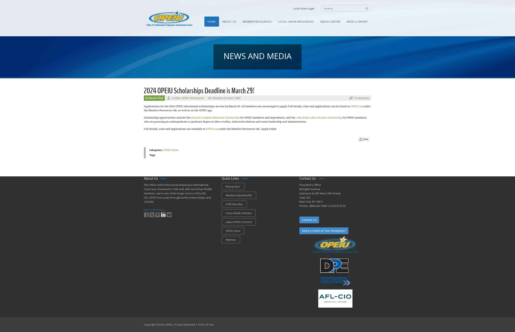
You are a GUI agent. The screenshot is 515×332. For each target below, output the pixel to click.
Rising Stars (233, 186)
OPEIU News (171, 150)
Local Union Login (303, 8)
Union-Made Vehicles (239, 213)
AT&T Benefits (234, 204)
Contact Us (309, 220)
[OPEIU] (169, 18)
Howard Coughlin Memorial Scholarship (215, 117)
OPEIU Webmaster (193, 98)
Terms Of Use (205, 324)
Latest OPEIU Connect (239, 222)
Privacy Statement (185, 324)
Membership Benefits (239, 195)
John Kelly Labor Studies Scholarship (319, 117)
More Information (154, 210)
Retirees (231, 239)
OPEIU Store (233, 231)
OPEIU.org (356, 106)
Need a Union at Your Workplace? (324, 231)
